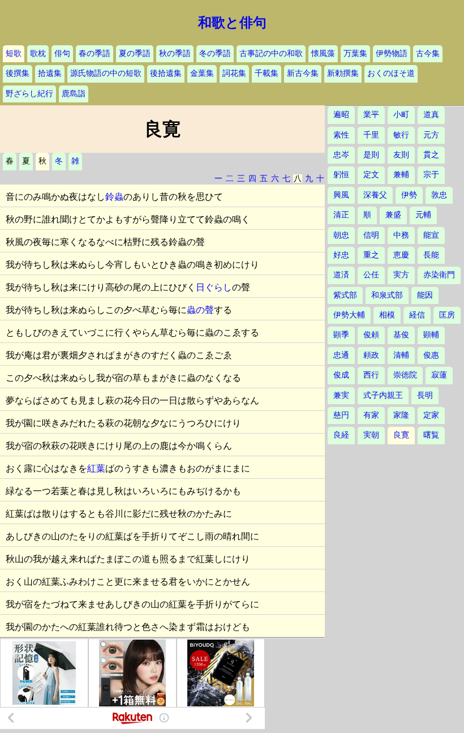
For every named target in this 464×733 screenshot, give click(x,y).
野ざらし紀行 (29, 93)
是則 (371, 155)
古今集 (428, 53)
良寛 (401, 435)
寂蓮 (439, 375)
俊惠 (431, 355)
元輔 (423, 215)
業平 (371, 114)
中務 (401, 235)
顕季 (341, 335)
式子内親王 (383, 395)
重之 (371, 255)
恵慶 (401, 255)
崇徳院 (405, 375)
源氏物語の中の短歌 (105, 73)
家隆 (401, 415)
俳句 (62, 53)
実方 (401, 275)
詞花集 (234, 73)
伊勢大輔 (349, 315)
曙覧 (431, 435)
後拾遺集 (166, 73)
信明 (371, 235)
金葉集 (202, 73)
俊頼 (371, 335)
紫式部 (345, 295)
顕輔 (431, 335)
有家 (371, 415)
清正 (341, 215)
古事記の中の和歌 (271, 53)
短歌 (14, 53)
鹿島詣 (73, 93)
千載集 (266, 73)
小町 (401, 114)
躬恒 (341, 174)
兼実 (341, 395)
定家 (431, 415)
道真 (431, 114)
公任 (371, 275)
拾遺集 (50, 73)
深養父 (375, 195)
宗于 (431, 174)
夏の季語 (135, 53)
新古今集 (303, 73)
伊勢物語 (391, 53)
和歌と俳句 (232, 22)
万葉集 (355, 53)
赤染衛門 (439, 275)
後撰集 (17, 73)
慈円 (341, 415)
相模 (387, 315)
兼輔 (401, 174)
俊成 (341, 375)
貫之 (431, 155)
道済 (341, 275)
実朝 (371, 435)
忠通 (341, 355)
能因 (425, 295)
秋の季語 (175, 53)
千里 (371, 135)
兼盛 (393, 215)
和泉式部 (387, 295)
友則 (401, 155)
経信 (417, 315)
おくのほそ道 (391, 73)
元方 (431, 135)
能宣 (431, 235)
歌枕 (38, 53)
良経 (341, 435)
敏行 (401, 135)
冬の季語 (215, 53)
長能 (431, 255)
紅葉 (96, 468)
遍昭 (341, 114)
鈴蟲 (114, 197)
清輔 (401, 355)
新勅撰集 (343, 73)
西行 (371, 375)
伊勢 (409, 195)
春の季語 (94, 53)
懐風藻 (323, 53)
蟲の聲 (200, 310)
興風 (341, 195)
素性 (341, 135)
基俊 (401, 335)
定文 (371, 174)
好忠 (341, 255)
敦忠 (439, 195)
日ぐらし (214, 287)
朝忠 (341, 235)
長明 (425, 395)
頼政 (371, 355)
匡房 (447, 315)
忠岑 (341, 155)
